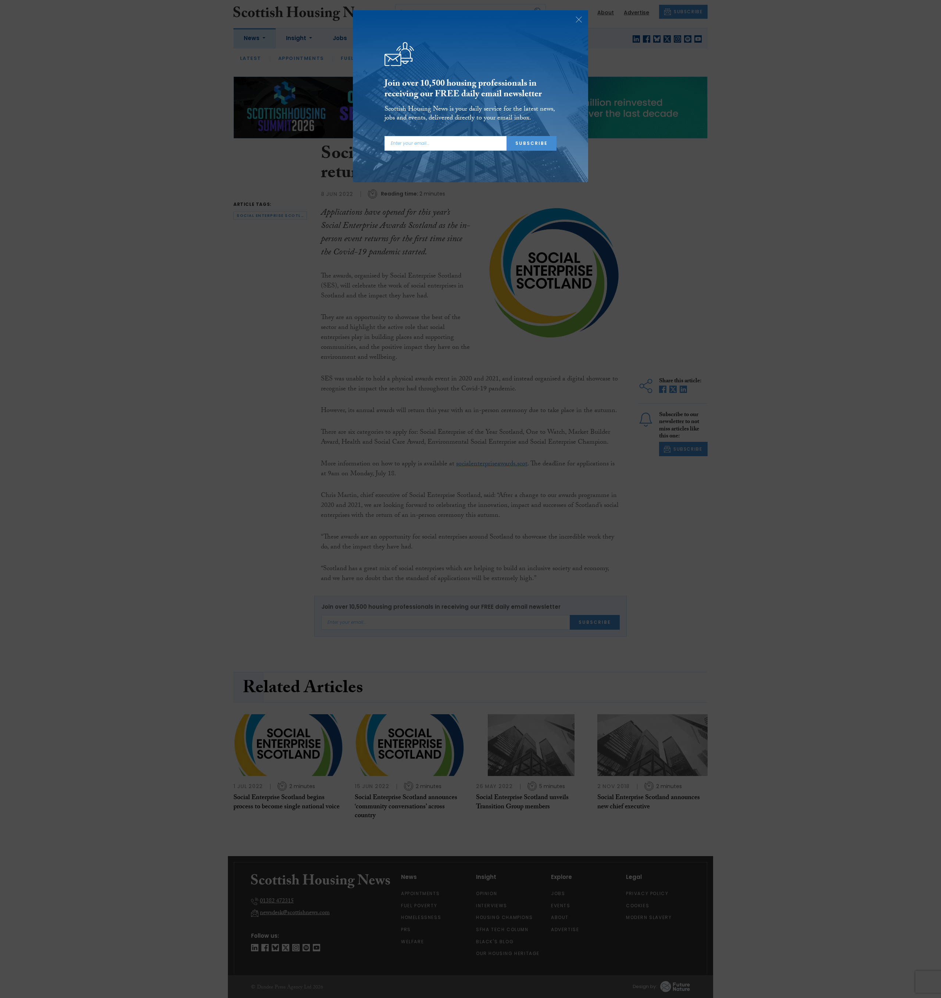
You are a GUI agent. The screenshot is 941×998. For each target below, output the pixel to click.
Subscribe (531, 143)
